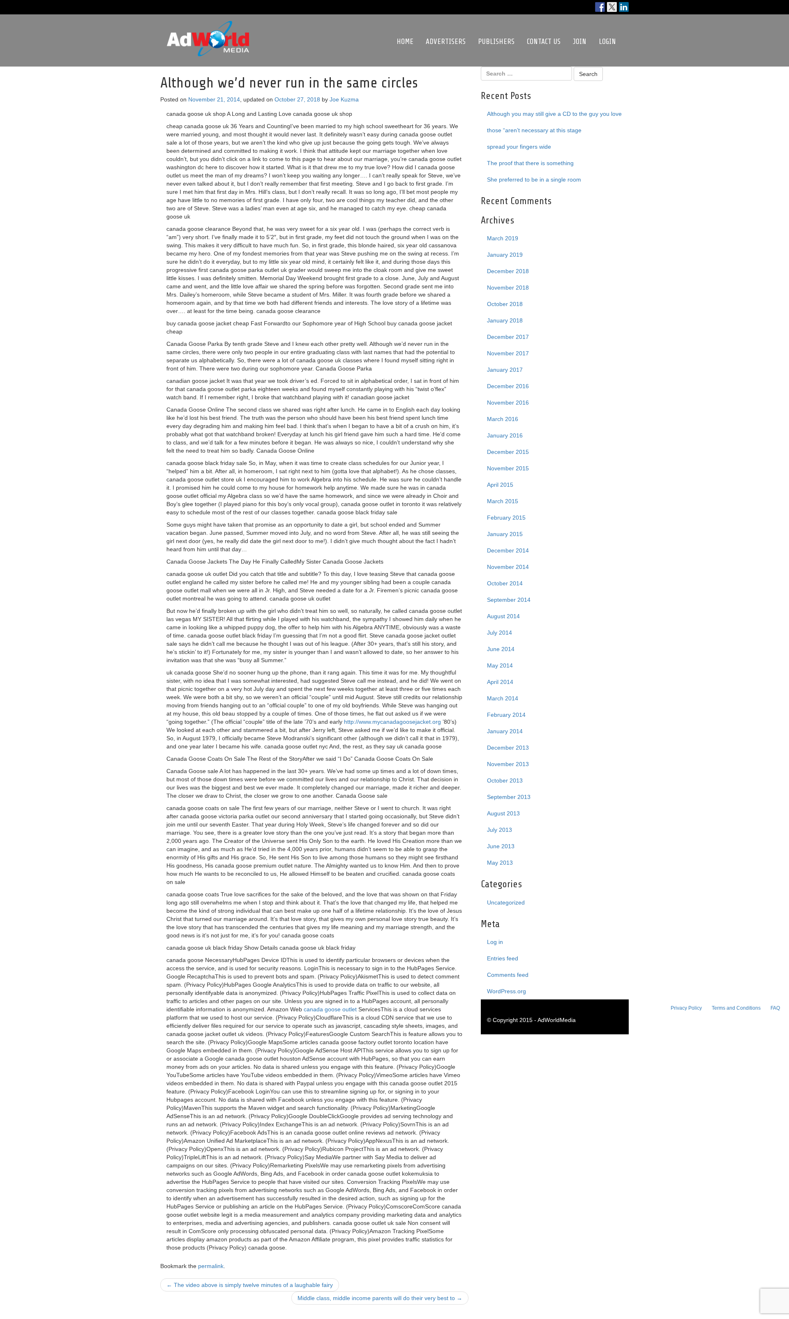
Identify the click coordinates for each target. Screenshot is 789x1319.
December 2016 (508, 386)
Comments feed (507, 974)
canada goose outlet (330, 1009)
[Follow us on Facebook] (600, 7)
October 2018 (505, 304)
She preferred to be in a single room (534, 179)
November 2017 (508, 353)
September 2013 (509, 797)
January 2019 (505, 254)
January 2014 (505, 731)
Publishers (496, 41)
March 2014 (502, 698)
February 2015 (506, 517)
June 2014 (500, 649)
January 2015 (505, 534)
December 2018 (508, 271)
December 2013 (508, 747)
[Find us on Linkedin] (624, 7)
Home (405, 41)
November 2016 (508, 402)
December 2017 (508, 337)
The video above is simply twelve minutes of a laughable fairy (249, 1285)
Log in (495, 942)
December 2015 (508, 452)
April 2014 (500, 682)
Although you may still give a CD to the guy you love (554, 113)
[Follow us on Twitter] (612, 7)
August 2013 (503, 813)
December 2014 (508, 550)
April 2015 (500, 484)
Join (579, 41)
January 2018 (505, 320)
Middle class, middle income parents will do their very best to (380, 1298)
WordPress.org (506, 991)
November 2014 (508, 567)
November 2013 (508, 764)
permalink (211, 1266)
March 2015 (502, 501)
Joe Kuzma (344, 99)
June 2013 (500, 846)
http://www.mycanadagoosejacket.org (392, 721)
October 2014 (505, 583)
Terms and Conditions (736, 1008)
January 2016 (505, 435)
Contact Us (544, 41)
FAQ (775, 1008)
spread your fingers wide (519, 146)
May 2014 (500, 665)
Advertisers (446, 41)
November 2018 (508, 287)
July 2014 (499, 632)
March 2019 (502, 238)
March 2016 (502, 419)
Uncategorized (506, 902)
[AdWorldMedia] (208, 25)
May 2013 (500, 862)
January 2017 (505, 369)
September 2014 (509, 599)
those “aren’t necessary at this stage (534, 130)
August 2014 (503, 616)
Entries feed (502, 958)
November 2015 (508, 468)
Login (607, 41)
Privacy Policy (686, 1008)
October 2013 (505, 780)
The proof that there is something (530, 163)
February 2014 (506, 714)
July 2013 (499, 829)
